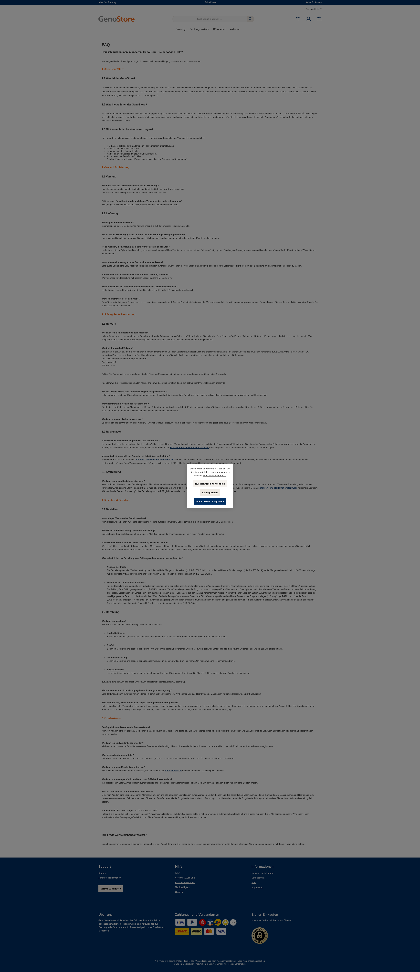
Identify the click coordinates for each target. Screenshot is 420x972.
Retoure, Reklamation (109, 877)
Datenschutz (258, 877)
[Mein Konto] (308, 19)
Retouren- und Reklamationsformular (189, 447)
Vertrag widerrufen (111, 888)
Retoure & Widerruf (185, 882)
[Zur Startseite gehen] (116, 19)
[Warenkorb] (318, 19)
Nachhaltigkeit (182, 887)
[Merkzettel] (298, 19)
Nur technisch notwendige (210, 483)
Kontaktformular (173, 770)
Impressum (257, 887)
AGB (254, 882)
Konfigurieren (210, 492)
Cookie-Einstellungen (262, 873)
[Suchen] (250, 19)
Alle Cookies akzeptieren (210, 501)
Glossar (179, 892)
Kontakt (102, 873)
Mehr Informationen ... (214, 475)
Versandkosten (202, 961)
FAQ (177, 873)
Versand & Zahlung (185, 877)
